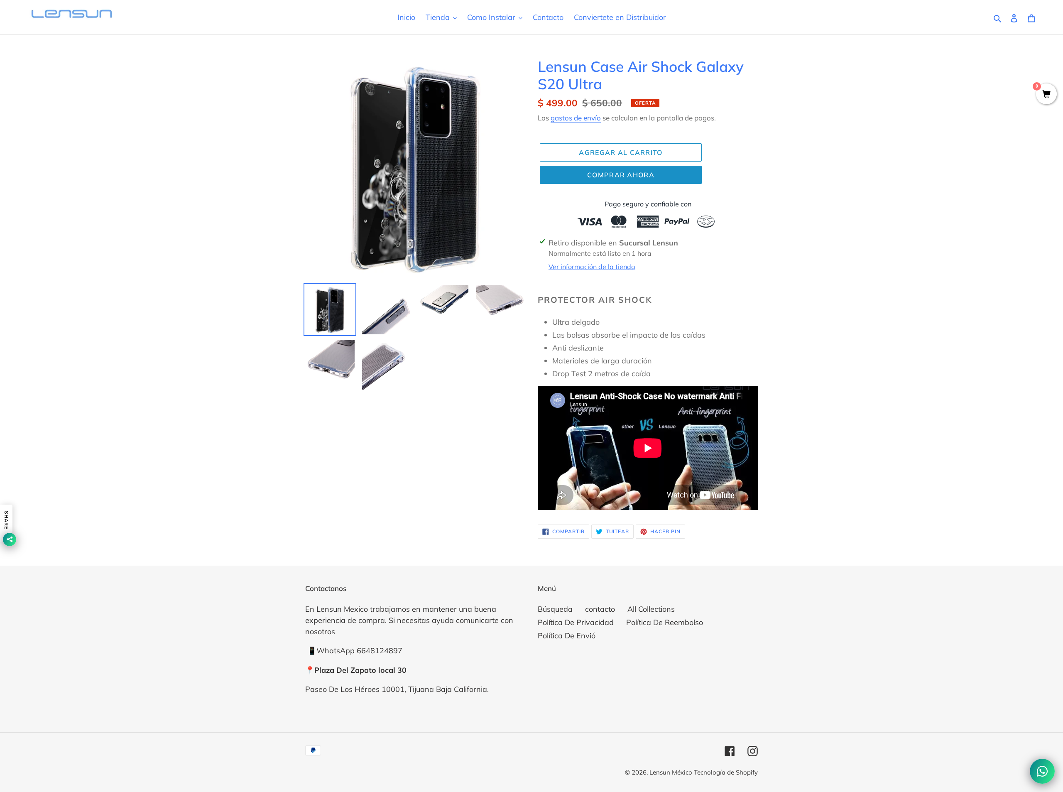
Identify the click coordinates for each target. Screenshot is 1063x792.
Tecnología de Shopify (726, 772)
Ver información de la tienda (592, 266)
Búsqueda (555, 609)
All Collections (651, 609)
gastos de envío (576, 117)
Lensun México (671, 772)
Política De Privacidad (576, 622)
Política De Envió (566, 635)
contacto (600, 609)
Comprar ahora (620, 175)
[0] (1046, 94)
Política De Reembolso (664, 622)
